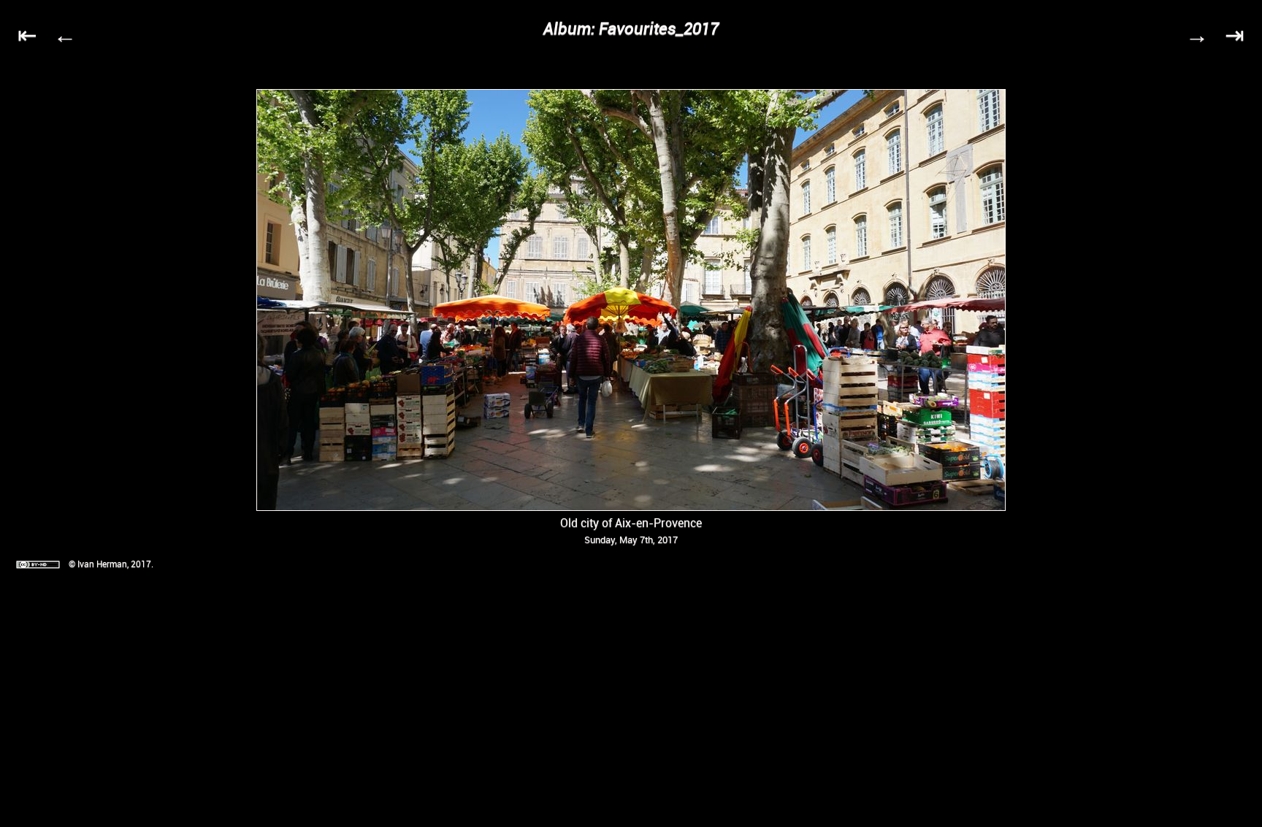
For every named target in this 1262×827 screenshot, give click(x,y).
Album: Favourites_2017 (631, 28)
